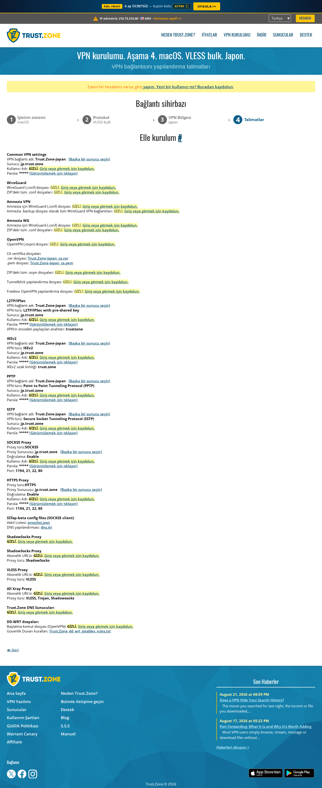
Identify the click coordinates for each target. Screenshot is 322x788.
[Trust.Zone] (33, 35)
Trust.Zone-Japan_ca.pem (51, 263)
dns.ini (46, 527)
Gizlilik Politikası (22, 726)
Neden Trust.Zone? (178, 35)
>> (167, 18)
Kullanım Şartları (23, 717)
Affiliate (14, 742)
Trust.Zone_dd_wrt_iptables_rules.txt (80, 631)
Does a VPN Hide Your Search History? (252, 700)
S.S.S (65, 726)
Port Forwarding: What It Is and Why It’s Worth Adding (265, 726)
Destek (306, 35)
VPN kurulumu (237, 35)
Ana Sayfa (16, 693)
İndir (261, 35)
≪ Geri (13, 650)
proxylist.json (39, 522)
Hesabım (305, 18)
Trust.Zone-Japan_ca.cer (48, 258)
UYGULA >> (207, 6)
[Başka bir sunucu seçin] (89, 159)
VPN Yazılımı (19, 701)
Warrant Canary (22, 734)
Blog (65, 717)
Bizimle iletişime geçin (82, 701)
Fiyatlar (209, 35)
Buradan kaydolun (215, 86)
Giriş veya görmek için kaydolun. (67, 168)
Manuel (68, 734)
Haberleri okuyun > (232, 747)
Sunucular (283, 35)
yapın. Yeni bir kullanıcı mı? (169, 86)
